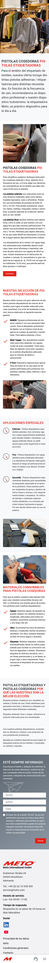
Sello (6, 943)
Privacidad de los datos (16, 938)
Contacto (10, 273)
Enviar (40, 841)
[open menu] (44, 958)
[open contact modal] (35, 958)
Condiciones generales (15, 948)
